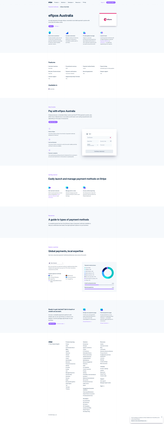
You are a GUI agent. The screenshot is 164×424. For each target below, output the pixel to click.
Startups (85, 345)
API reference (86, 402)
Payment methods (53, 7)
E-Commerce (86, 351)
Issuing (67, 369)
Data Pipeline (69, 360)
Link (67, 371)
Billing (67, 349)
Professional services (88, 381)
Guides (101, 344)
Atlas (67, 345)
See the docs (52, 122)
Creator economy (87, 369)
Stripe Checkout (104, 323)
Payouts (67, 378)
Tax (66, 385)
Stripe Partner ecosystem (89, 393)
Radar (67, 380)
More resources (103, 363)
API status (85, 404)
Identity (67, 365)
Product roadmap (104, 368)
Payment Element (104, 41)
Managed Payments (70, 372)
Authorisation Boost (70, 347)
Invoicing (68, 367)
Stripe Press (103, 374)
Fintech (84, 371)
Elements (68, 362)
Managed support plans (105, 382)
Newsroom (102, 372)
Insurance (85, 376)
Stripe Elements (87, 321)
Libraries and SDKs (87, 407)
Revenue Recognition (70, 381)
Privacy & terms (103, 353)
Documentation (86, 400)
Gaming (84, 372)
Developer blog (86, 411)
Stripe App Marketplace (88, 392)
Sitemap (102, 360)
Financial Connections (70, 363)
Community (102, 349)
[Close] (161, 417)
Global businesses (87, 356)
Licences (102, 358)
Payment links (69, 374)
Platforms (85, 363)
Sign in (102, 2)
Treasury (68, 389)
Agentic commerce (87, 347)
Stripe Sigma (68, 383)
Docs (50, 26)
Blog (101, 347)
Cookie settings (103, 361)
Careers (102, 370)
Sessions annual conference (106, 351)
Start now (51, 323)
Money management (87, 362)
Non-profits (85, 380)
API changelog (86, 406)
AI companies (86, 367)
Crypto (67, 358)
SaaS (84, 365)
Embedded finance (87, 353)
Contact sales (110, 2)
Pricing (84, 2)
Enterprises (85, 344)
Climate (67, 354)
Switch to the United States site (138, 420)
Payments (68, 376)
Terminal (68, 387)
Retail (84, 385)
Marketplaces (86, 360)
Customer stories (104, 345)
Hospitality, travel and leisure (89, 374)
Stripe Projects (86, 409)
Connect (68, 356)
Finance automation (87, 354)
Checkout (102, 42)
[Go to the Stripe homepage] (50, 342)
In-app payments (87, 358)
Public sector (86, 383)
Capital (67, 351)
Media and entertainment (88, 378)
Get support (103, 381)
